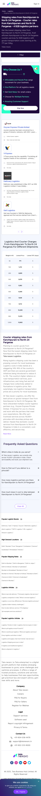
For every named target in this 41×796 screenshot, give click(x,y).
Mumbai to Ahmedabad (9, 570)
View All (20, 506)
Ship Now (20, 108)
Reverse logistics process (30, 601)
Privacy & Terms (20, 727)
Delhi (3, 546)
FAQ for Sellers (20, 702)
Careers (20, 694)
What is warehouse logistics (10, 632)
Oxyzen (21, 526)
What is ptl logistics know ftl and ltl (12, 628)
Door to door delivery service (11, 608)
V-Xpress (15, 526)
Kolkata (20, 549)
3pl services (30, 639)
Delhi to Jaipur (30, 563)
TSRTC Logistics (17, 529)
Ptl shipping (24, 608)
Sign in (36, 4)
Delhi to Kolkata (7, 567)
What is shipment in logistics (10, 649)
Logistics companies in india (10, 597)
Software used (21, 719)
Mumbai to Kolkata (20, 573)
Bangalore (19, 546)
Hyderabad (5, 549)
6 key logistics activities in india (11, 635)
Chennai (34, 546)
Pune (13, 546)
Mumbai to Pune (22, 570)
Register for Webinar (20, 705)
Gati (10, 526)
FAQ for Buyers (20, 698)
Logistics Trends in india (9, 625)
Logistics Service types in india (27, 625)
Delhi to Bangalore (18, 563)
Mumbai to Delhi (32, 573)
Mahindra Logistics (31, 526)
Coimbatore (27, 546)
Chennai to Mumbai (8, 580)
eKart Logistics (6, 529)
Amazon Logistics (7, 532)
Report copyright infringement (20, 723)
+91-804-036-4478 (22, 737)
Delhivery (5, 526)
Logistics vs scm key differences (12, 601)
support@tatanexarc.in (22, 741)
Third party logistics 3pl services (28, 594)
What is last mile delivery (9, 594)
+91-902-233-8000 (22, 745)
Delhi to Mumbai (7, 563)
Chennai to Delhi (7, 577)
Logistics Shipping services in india (12, 642)
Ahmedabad (13, 549)
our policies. (28, 787)
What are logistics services (28, 632)
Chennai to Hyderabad (20, 577)
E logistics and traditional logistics (12, 645)
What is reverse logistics (27, 597)
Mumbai (8, 546)
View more (6, 47)
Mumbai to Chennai (8, 573)
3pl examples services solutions (11, 611)
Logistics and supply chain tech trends (13, 639)
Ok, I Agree (20, 792)
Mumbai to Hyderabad (19, 567)
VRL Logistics (27, 529)
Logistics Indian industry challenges (13, 604)
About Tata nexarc (20, 690)
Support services (20, 716)
